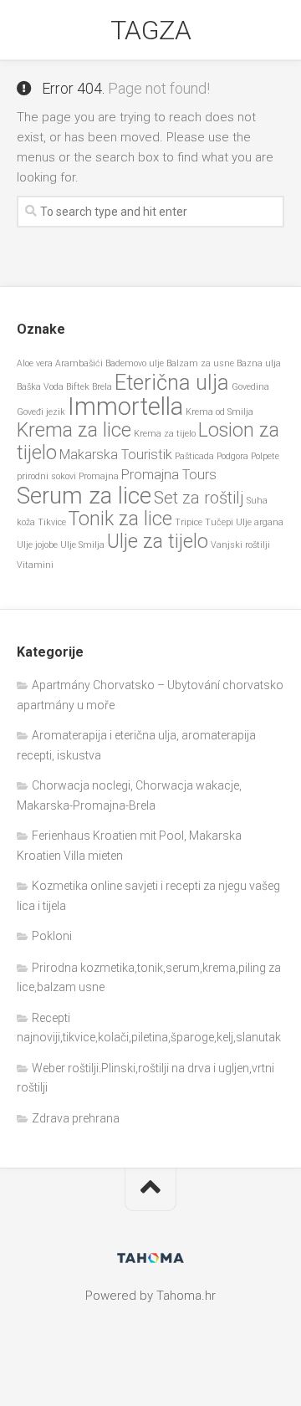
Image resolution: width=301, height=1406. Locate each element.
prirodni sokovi (46, 476)
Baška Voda (40, 386)
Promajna (99, 476)
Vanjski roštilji (240, 544)
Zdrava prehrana (76, 1118)
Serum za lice (84, 495)
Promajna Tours (169, 475)
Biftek (77, 386)
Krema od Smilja (219, 411)
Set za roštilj (199, 498)
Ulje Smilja (82, 544)
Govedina (250, 386)
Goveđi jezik (41, 411)
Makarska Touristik (115, 455)
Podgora (232, 456)
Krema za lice (74, 430)
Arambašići (79, 363)
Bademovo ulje (134, 363)
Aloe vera (35, 363)
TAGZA (150, 30)
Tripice (188, 522)
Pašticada (194, 456)
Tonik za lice (120, 519)
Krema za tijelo (165, 433)
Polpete (265, 456)
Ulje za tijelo (157, 541)
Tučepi (219, 522)
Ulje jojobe (37, 544)
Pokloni (52, 936)
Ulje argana (259, 522)
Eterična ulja (172, 382)
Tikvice (52, 522)
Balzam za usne (200, 363)
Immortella (125, 406)
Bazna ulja (259, 363)
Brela (102, 386)
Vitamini (35, 565)
